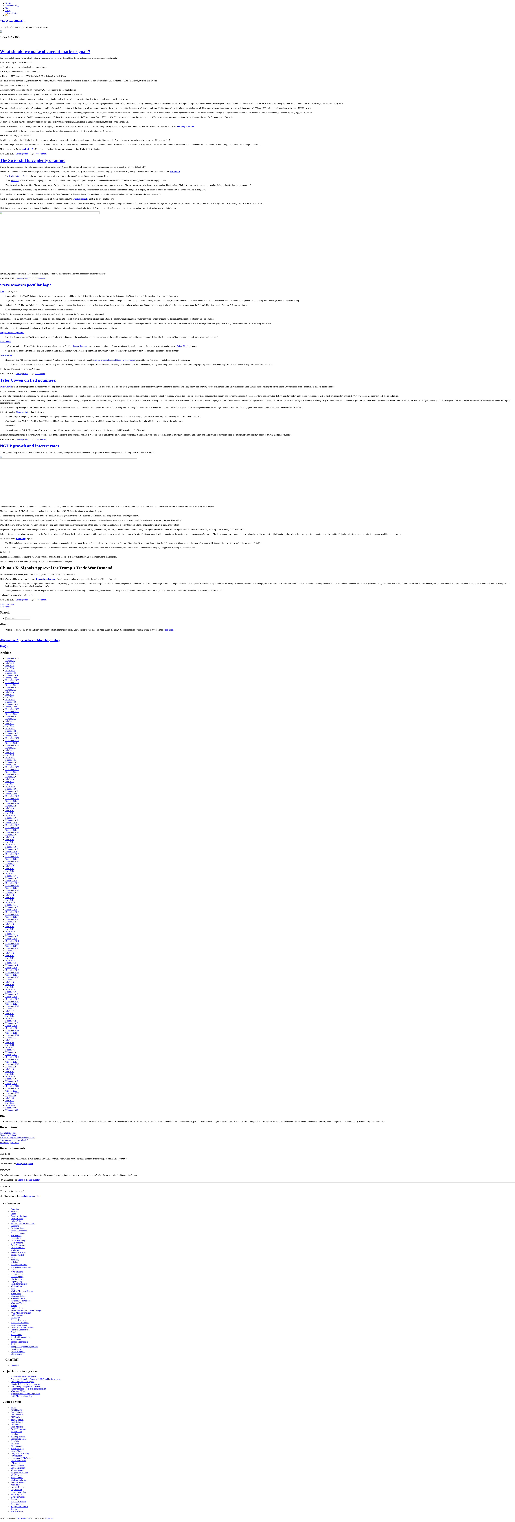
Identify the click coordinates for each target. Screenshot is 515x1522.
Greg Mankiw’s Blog (20, 1453)
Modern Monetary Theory (22, 1291)
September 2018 (12, 832)
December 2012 (12, 999)
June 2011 (9, 1042)
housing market (17, 1255)
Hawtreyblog (16, 1456)
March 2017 (10, 876)
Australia (14, 1211)
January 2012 (11, 1025)
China (13, 1214)
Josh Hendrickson (18, 1460)
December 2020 (12, 767)
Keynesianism (17, 1272)
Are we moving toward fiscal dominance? (17, 1138)
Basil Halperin (17, 1412)
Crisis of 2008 (17, 1218)
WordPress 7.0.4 (23, 1518)
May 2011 (9, 1045)
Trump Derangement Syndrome (24, 1347)
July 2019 (9, 808)
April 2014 (10, 960)
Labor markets (17, 1274)
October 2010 (11, 1062)
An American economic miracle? (14, 1140)
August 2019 (10, 806)
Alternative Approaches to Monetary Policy (30, 640)
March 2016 (10, 905)
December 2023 (12, 680)
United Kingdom (18, 1351)
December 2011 (12, 1028)
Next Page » (5, 607)
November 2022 (12, 711)
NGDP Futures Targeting (21, 1396)
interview (15, 180)
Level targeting (17, 1276)
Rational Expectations (20, 1330)
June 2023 (9, 694)
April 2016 (10, 902)
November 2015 (12, 914)
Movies (14, 1305)
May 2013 (9, 987)
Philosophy (15, 1318)
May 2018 (9, 842)
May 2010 (9, 1074)
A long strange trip (8, 1133)
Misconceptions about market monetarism (28, 1389)
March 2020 (10, 789)
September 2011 (12, 1035)
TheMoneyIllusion (12, 21)
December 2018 (12, 825)
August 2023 (10, 690)
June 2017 (9, 868)
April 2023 (10, 699)
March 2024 (10, 673)
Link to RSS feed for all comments (25, 1384)
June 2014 (9, 955)
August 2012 (10, 1009)
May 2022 (9, 726)
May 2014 (9, 958)
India (13, 1257)
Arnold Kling (16, 1410)
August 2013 (10, 980)
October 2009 (11, 1091)
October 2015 (11, 917)
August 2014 (10, 951)
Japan (13, 1269)
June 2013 (9, 984)
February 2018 (11, 849)
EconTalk (15, 1441)
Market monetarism (19, 1284)
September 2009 (12, 1093)
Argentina (15, 1209)
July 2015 (9, 924)
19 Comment (40, 154)
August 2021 (10, 748)
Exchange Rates (17, 1228)
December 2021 (12, 738)
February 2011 (11, 1052)
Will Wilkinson (17, 1511)
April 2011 (9, 1047)
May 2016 (9, 900)
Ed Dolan (15, 1444)
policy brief (27, 149)
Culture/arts (16, 1221)
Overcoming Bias (18, 1492)
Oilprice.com (16, 1489)
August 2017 (10, 864)
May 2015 (9, 929)
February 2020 (11, 791)
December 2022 (12, 709)
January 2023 (11, 707)
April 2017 (10, 873)
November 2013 (12, 972)
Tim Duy (14, 1509)
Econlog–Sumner (18, 1436)
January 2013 (11, 996)
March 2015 (10, 934)
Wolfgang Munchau (185, 126)
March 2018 (10, 847)
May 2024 (9, 668)
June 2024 (9, 665)
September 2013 (12, 977)
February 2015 (11, 936)
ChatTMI (15, 1365)
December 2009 (12, 1086)
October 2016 (11, 888)
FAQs (7, 10)
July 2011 (9, 1040)
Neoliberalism (17, 1308)
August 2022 (10, 719)
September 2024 (12, 658)
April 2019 (10, 815)
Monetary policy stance (20, 1301)
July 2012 (9, 1011)
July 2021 (9, 750)
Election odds (16, 1446)
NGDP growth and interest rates (29, 445)
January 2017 (11, 881)
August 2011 (10, 1038)
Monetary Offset (18, 1391)
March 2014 (10, 963)
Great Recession (18, 1247)
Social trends (16, 1334)
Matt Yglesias (16, 1475)
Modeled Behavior (19, 1480)
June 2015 (9, 926)
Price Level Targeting (20, 1322)
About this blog (12, 6)
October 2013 (11, 975)
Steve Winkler (17, 1504)
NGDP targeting (18, 1315)
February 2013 (11, 994)
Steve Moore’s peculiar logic (25, 285)
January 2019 (11, 823)
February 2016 (11, 907)
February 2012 (11, 1023)
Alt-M (13, 1407)
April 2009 (10, 1105)
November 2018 (12, 827)
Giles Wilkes (16, 1451)
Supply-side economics (20, 1337)
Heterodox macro (18, 1252)
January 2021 (11, 765)
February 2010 (11, 1081)
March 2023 (10, 702)
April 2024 (10, 670)
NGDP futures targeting (21, 1313)
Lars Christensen (18, 1468)
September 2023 (12, 687)
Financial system (18, 1233)
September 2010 (12, 1064)
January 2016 (11, 910)
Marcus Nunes (17, 1470)
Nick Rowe (16, 1485)
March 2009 (10, 1108)
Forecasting (16, 1238)
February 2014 (11, 965)
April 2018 (10, 844)
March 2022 (10, 731)
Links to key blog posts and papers (25, 1386)
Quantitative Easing (19, 1325)
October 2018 (11, 830)
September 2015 (12, 919)
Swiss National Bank (18, 176)
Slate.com (15, 1499)
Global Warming (18, 1240)
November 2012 (12, 1001)
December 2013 (12, 970)
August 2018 (10, 835)
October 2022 (11, 714)
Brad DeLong (17, 1422)
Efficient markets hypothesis (23, 1223)
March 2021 (10, 760)
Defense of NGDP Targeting (23, 1381)
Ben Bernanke (17, 1415)
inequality (15, 1260)
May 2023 (9, 697)
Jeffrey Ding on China (9, 1142)
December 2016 (12, 883)
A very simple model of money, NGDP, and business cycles (36, 1379)
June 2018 (9, 839)
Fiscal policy (16, 1235)
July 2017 (9, 866)
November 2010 (12, 1059)
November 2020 (12, 769)
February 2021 (11, 762)
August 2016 (10, 893)
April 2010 (10, 1076)
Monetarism (16, 1293)
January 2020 (11, 794)
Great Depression (18, 1245)
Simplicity (48, 1518)
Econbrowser (16, 1431)
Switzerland (16, 1339)
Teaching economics (19, 1342)
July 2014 (9, 953)
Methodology (16, 1286)
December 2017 (12, 854)
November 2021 (12, 740)
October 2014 (11, 946)
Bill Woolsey (16, 1417)
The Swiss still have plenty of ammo (32, 160)
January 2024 (11, 678)
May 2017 (9, 871)
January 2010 (11, 1083)
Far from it (175, 171)
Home (8, 3)
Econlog (14, 1434)
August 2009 (10, 1096)
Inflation (14, 1262)
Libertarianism (17, 1279)
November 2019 (12, 798)
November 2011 (12, 1030)
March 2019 (10, 818)
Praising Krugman (18, 1320)
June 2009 (9, 1100)
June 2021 (9, 752)
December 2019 (12, 796)
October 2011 (11, 1033)
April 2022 (10, 728)
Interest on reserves (19, 1264)
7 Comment (40, 278)
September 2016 (12, 890)
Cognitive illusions (19, 1216)
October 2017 (11, 859)
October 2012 (11, 1004)
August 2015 (10, 922)
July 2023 (9, 692)
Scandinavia (16, 1332)
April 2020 (10, 786)
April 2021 (10, 757)
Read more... (169, 630)
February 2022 (11, 733)
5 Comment (40, 373)
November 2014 (12, 943)
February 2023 (11, 704)
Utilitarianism (16, 1354)
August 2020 (10, 777)
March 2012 (10, 1021)
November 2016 (12, 885)
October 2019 (11, 801)
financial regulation (19, 1231)
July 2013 (9, 982)
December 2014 (12, 941)
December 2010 (12, 1057)
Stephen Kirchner (18, 1502)
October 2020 (11, 772)
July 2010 (9, 1069)
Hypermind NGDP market (22, 1458)
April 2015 (10, 931)
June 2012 (9, 1013)
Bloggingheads (17, 1419)
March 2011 (10, 1050)
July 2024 (9, 663)
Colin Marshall (17, 1427)
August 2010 (10, 1067)
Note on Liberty (17, 1487)
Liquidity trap (16, 1281)
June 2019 (9, 810)
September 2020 (12, 774)
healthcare (15, 1250)
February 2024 (11, 675)
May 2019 (9, 813)
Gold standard (17, 1243)
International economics (21, 1267)
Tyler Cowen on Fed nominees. (28, 380)
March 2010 (10, 1079)
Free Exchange (17, 1448)
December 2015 (12, 912)
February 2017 (11, 878)
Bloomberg (21, 538)
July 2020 (9, 779)
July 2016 (9, 895)
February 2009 (11, 1110)
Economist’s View (18, 1439)
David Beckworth (18, 1429)
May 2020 (9, 784)
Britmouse (15, 1424)
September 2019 (12, 803)
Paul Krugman (17, 1494)
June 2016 (9, 897)
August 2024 (10, 661)
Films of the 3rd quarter (29, 1180)
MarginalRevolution (19, 1473)
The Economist (80, 199)
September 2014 (12, 948)
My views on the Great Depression (25, 1393)
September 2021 (12, 745)
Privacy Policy (11, 13)
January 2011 (11, 1054)
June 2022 (9, 723)
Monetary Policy (18, 1298)
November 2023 (12, 682)
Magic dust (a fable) (8, 1135)
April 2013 (10, 989)
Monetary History (18, 1296)
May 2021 (9, 755)
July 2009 (9, 1098)
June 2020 (9, 781)
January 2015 (11, 938)
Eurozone (15, 1226)
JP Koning (15, 1463)
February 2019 (11, 820)
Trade (13, 1344)
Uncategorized (22, 154)
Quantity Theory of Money (22, 1327)
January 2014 (11, 967)
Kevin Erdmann (17, 1465)
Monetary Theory (18, 1303)
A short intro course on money (23, 1377)
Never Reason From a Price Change (26, 1310)
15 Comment (40, 600)
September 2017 (12, 861)
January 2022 (11, 736)
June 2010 (9, 1071)
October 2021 (11, 743)
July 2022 (9, 721)
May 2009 (9, 1103)
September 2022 (12, 716)
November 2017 (12, 856)
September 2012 (12, 1006)
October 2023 (11, 685)
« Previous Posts (7, 604)
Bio (6, 8)
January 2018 (11, 852)
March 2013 (10, 992)
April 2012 (10, 1018)
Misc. (13, 1289)
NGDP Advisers (18, 1482)
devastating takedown (45, 579)
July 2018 (9, 837)
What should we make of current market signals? (45, 51)
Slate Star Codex (18, 1497)
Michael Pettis (17, 1477)
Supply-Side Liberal (19, 1506)
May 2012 (9, 1016)
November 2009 (12, 1088)
